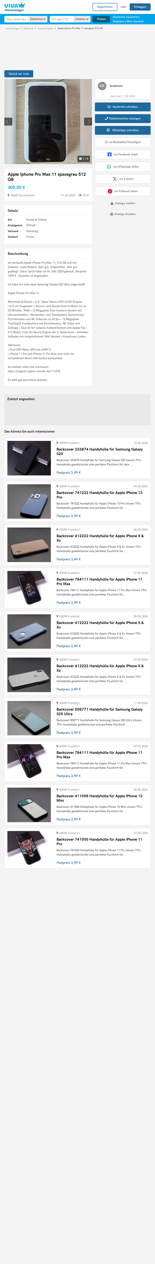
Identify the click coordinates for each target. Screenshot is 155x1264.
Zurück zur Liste (19, 73)
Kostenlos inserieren (126, 17)
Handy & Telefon (46, 28)
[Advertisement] (118, 245)
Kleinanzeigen (13, 28)
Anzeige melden (125, 203)
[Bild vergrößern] (48, 121)
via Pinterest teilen (126, 191)
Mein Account (134, 21)
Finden (101, 19)
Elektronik (29, 28)
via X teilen (126, 179)
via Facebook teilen (126, 154)
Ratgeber (118, 21)
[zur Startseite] (14, 7)
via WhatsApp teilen (126, 166)
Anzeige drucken (124, 214)
